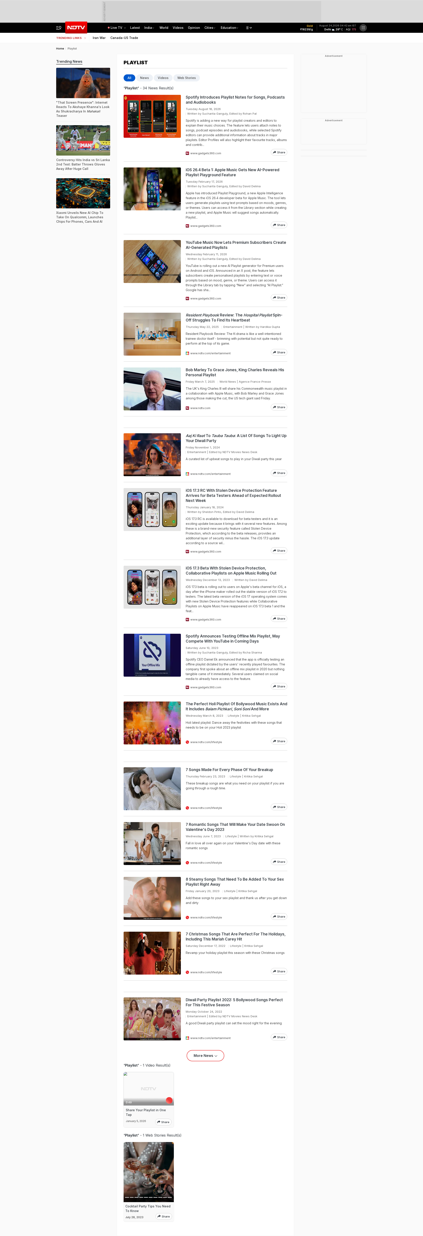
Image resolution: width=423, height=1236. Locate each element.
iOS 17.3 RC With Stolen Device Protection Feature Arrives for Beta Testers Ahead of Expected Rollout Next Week (233, 495)
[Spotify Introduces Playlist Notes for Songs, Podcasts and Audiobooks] (152, 125)
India (148, 27)
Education (228, 27)
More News (203, 1055)
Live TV (117, 27)
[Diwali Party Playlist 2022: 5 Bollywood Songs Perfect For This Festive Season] (152, 1018)
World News (227, 381)
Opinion (194, 27)
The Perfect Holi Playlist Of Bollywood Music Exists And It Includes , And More (236, 706)
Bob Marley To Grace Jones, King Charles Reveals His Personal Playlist (235, 372)
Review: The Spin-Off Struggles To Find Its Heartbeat (234, 317)
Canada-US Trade (124, 38)
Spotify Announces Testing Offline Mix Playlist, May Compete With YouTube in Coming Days (233, 638)
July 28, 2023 (134, 1217)
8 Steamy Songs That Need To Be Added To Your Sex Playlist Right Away (235, 882)
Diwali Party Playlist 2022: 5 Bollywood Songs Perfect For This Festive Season (234, 1002)
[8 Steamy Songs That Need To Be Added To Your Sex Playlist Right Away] (152, 898)
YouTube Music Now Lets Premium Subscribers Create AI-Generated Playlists (236, 245)
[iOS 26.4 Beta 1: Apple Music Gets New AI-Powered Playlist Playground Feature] (152, 197)
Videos (178, 27)
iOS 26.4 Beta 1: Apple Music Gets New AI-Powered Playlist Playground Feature (232, 172)
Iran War (99, 38)
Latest (135, 27)
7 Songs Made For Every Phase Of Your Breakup (229, 770)
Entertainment (232, 327)
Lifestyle (233, 715)
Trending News (69, 61)
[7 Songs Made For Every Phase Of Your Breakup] (152, 788)
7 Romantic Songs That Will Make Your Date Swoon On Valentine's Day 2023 (235, 827)
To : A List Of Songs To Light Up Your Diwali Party (236, 438)
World (164, 27)
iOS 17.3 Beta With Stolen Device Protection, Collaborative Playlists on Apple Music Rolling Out (231, 570)
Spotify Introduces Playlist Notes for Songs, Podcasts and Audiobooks (235, 100)
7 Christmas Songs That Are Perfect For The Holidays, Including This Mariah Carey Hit (236, 936)
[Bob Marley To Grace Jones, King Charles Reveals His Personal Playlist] (152, 388)
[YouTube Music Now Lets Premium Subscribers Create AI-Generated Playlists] (152, 270)
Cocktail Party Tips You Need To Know (148, 1208)
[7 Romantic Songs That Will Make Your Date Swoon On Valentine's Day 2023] (152, 843)
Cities (208, 27)
